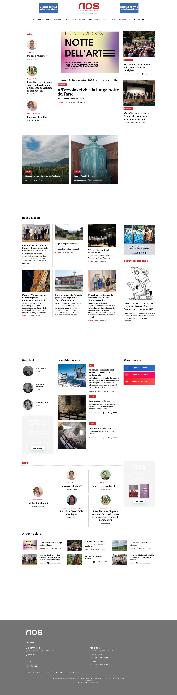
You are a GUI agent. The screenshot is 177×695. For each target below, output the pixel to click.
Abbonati (139, 501)
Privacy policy (88, 680)
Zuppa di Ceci (32, 79)
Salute (132, 563)
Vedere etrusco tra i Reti (105, 486)
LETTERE (97, 19)
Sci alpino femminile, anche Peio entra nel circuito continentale (102, 372)
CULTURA (82, 19)
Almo (132, 122)
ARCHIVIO (114, 19)
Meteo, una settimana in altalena (42, 176)
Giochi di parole (33, 113)
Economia (88, 562)
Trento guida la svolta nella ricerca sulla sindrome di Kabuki (142, 557)
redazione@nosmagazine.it (102, 651)
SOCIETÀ (66, 19)
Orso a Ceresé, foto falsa (100, 428)
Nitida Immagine (94, 682)
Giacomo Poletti (32, 59)
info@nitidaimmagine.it (100, 657)
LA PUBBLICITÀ (96, 655)
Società (126, 122)
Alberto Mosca (105, 489)
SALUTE (74, 19)
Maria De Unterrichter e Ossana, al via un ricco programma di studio (136, 116)
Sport (126, 74)
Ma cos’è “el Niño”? (37, 56)
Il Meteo (30, 52)
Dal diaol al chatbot (37, 117)
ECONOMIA (57, 19)
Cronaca (25, 266)
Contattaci (38, 448)
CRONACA (40, 19)
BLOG (105, 19)
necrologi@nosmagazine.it (38, 442)
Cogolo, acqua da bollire (66, 244)
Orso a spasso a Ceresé (99, 401)
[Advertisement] (139, 151)
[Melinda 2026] (139, 240)
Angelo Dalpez (94, 391)
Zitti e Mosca (105, 483)
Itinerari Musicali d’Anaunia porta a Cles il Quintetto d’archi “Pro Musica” (68, 297)
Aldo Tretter (41, 369)
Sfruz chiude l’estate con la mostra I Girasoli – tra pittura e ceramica (100, 297)
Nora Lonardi (71, 517)
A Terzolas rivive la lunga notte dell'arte (88, 92)
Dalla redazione (70, 102)
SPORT (90, 19)
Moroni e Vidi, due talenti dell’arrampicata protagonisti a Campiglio (34, 297)
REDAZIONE (95, 648)
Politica (37, 672)
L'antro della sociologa (71, 508)
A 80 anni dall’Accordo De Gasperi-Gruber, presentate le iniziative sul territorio (35, 248)
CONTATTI (31, 655)
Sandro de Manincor (33, 120)
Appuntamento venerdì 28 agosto (71, 98)
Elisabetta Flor (42, 402)
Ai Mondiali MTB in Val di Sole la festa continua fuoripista (137, 67)
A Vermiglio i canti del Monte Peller (98, 251)
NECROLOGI (123, 19)
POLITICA (49, 19)
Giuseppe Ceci (31, 94)
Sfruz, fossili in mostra (86, 176)
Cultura (60, 102)
